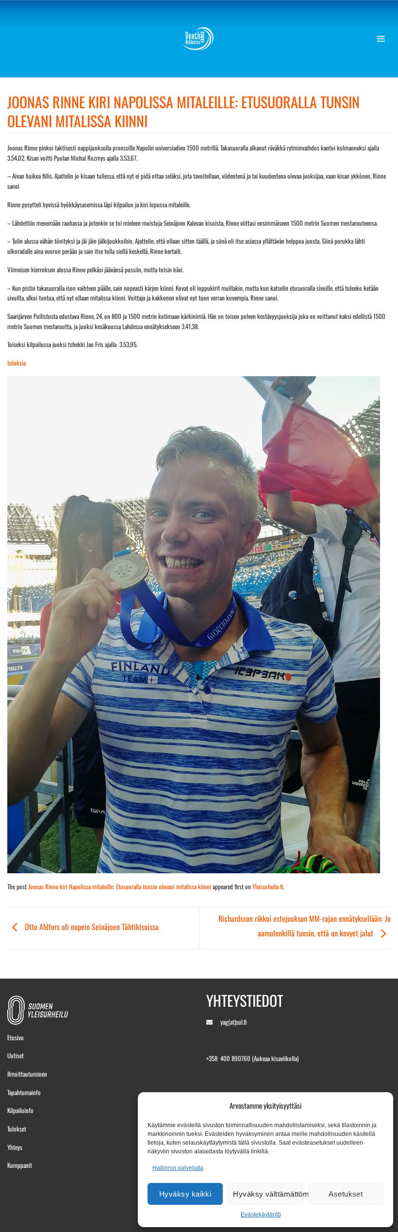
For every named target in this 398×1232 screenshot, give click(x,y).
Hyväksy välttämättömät (268, 1194)
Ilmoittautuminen (27, 1074)
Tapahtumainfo (24, 1092)
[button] (383, 39)
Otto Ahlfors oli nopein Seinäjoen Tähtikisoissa (91, 926)
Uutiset (15, 1055)
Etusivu (15, 1037)
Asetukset (346, 1194)
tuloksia (16, 362)
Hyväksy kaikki (185, 1194)
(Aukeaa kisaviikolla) (275, 1058)
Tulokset (16, 1128)
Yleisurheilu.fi (267, 886)
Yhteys (14, 1147)
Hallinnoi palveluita (177, 1168)
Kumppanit (19, 1165)
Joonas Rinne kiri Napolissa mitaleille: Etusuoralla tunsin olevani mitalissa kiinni (119, 886)
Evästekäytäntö (261, 1214)
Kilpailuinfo (20, 1110)
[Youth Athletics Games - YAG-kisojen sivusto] (199, 38)
